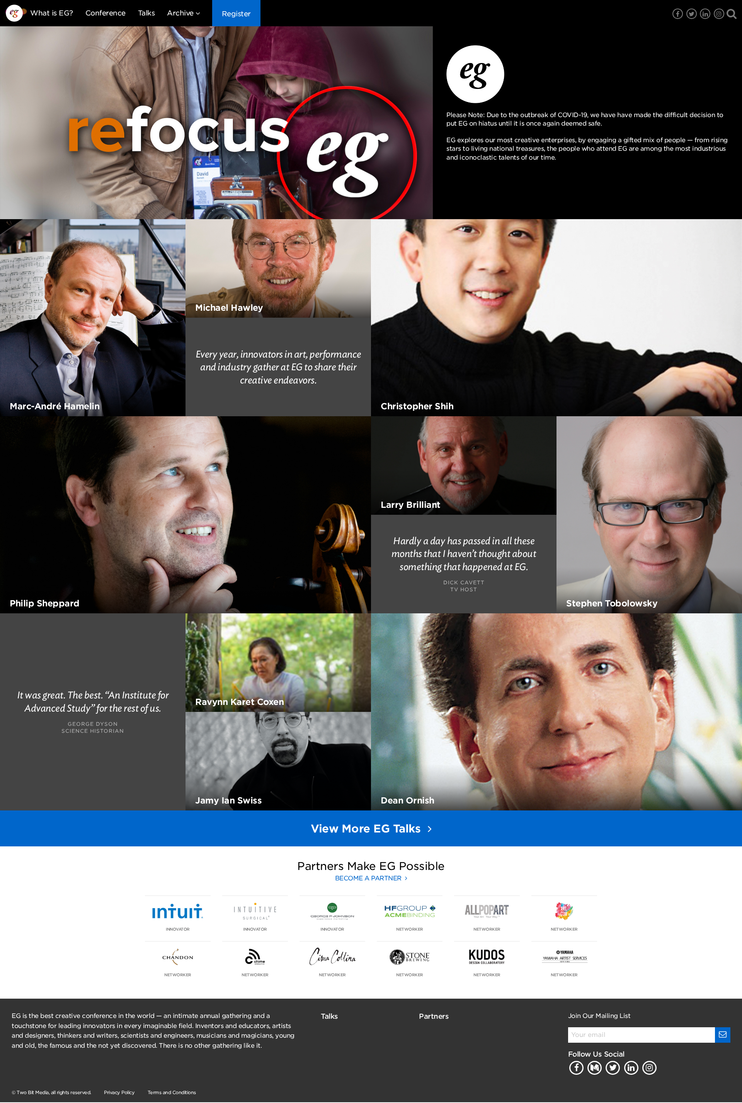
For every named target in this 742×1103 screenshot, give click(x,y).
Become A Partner (369, 878)
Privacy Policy (119, 1092)
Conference (105, 13)
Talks (146, 13)
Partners (434, 1016)
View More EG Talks (367, 828)
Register (236, 14)
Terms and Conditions (172, 1092)
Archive (180, 13)
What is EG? (51, 13)
